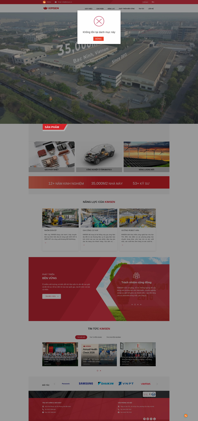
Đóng (98, 39)
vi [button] (152, 2)
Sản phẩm (52, 127)
